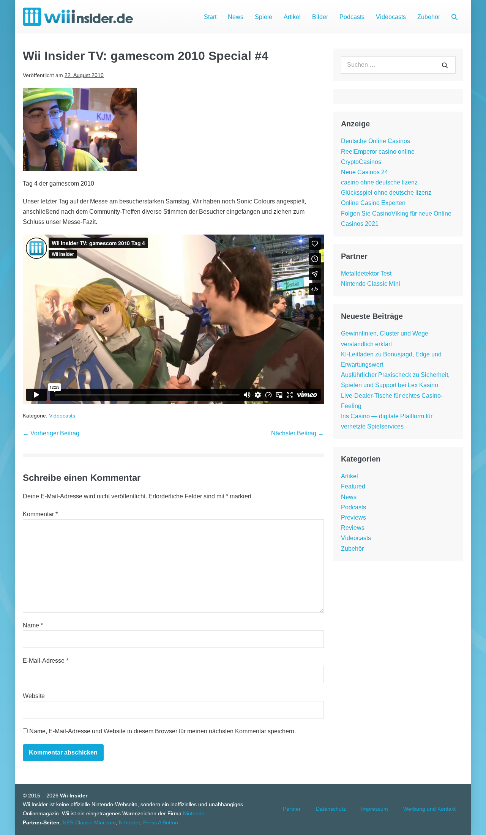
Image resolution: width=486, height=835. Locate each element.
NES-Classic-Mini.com (89, 822)
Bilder (320, 17)
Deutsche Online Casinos (375, 141)
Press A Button (160, 822)
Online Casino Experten (373, 203)
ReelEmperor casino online (378, 151)
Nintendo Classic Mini (370, 283)
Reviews (352, 528)
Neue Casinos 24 (364, 172)
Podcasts (351, 17)
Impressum (374, 809)
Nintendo (194, 813)
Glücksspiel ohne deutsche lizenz (386, 192)
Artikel (292, 17)
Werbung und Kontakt (429, 809)
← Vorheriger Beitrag (51, 433)
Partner (292, 809)
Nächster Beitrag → (297, 433)
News (235, 17)
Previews (353, 517)
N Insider (129, 822)
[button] (454, 17)
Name (33, 625)
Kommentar (40, 514)
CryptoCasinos (361, 162)
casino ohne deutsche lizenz (379, 182)
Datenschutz (331, 809)
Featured (353, 486)
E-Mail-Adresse (45, 660)
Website (34, 696)
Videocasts (391, 17)
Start (210, 17)
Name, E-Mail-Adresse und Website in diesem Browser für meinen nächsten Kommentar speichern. (162, 731)
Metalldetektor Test (366, 273)
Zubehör (428, 17)
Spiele (263, 17)
